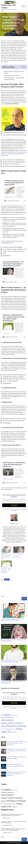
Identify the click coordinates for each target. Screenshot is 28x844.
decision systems (7, 723)
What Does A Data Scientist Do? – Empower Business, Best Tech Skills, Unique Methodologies (6, 570)
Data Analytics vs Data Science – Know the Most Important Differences (12, 682)
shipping (19, 729)
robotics (13, 729)
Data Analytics (9, 489)
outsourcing (8, 729)
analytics (7, 579)
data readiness (7, 720)
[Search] (25, 6)
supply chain (6, 732)
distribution (19, 723)
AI (2, 715)
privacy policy (20, 509)
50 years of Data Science (14, 306)
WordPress (18, 842)
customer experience (7, 717)
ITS (4, 729)
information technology (16, 726)
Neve (8, 842)
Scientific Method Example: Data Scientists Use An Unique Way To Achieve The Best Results (6, 556)
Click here (13, 542)
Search (2, 596)
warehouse (14, 732)
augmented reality (14, 715)
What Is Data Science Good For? (12, 75)
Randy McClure (6, 32)
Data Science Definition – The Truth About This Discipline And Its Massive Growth (14, 154)
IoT (2, 729)
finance (3, 726)
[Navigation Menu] (23, 6)
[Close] (24, 67)
